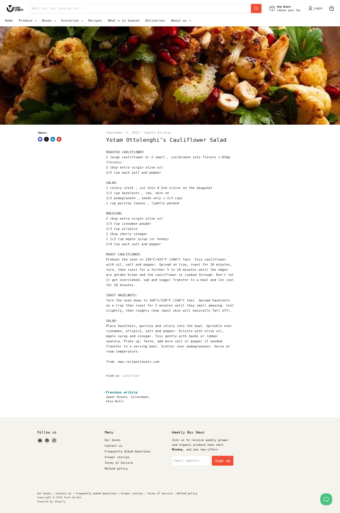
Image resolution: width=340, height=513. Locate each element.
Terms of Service (119, 463)
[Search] (256, 8)
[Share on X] (46, 139)
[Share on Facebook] (40, 139)
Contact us (113, 446)
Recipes (95, 20)
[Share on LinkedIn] (52, 139)
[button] (316, 8)
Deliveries (155, 20)
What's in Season (124, 20)
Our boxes (113, 440)
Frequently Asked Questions (128, 451)
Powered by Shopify (51, 501)
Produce (26, 20)
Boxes (48, 20)
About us (180, 20)
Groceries (71, 20)
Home (9, 20)
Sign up (222, 461)
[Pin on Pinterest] (59, 139)
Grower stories (117, 457)
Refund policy (116, 468)
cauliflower (131, 375)
